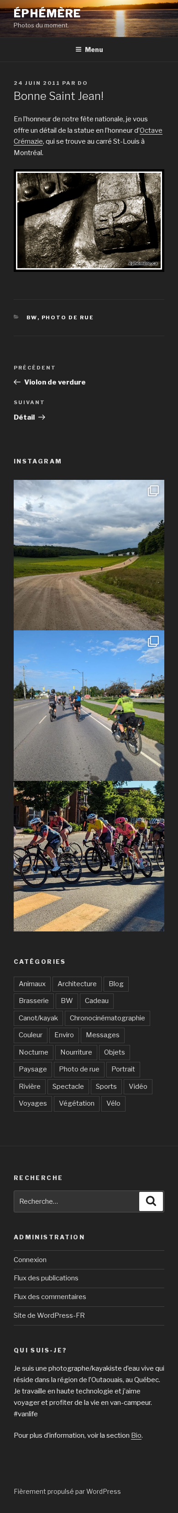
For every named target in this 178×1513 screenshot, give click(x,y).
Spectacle (68, 1086)
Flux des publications (46, 1278)
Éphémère (47, 13)
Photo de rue (68, 317)
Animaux (32, 984)
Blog (116, 984)
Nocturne (33, 1052)
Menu (94, 49)
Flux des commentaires (50, 1297)
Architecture (77, 984)
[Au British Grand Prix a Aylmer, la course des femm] (89, 856)
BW (31, 317)
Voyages (33, 1103)
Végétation (76, 1103)
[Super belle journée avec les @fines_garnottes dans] (89, 555)
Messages (103, 1035)
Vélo (113, 1103)
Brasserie (34, 1001)
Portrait (123, 1069)
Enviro (64, 1035)
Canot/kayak (38, 1018)
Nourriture (76, 1052)
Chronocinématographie (107, 1018)
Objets (114, 1052)
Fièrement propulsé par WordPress (67, 1491)
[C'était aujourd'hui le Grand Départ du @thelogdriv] (89, 705)
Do (83, 83)
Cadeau (97, 1001)
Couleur (30, 1035)
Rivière (30, 1086)
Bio (136, 1435)
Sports (106, 1086)
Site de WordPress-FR (49, 1315)
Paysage (33, 1069)
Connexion (30, 1260)
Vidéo (138, 1086)
